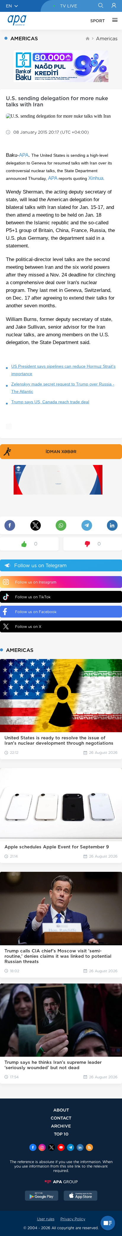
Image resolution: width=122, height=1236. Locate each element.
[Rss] (89, 1148)
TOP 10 (61, 1133)
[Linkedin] (80, 1148)
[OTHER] (113, 21)
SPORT (97, 20)
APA (23, 155)
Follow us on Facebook (36, 612)
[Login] (114, 6)
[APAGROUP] (61, 1181)
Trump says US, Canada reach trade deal (50, 401)
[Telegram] (70, 1148)
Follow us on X (28, 626)
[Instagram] (42, 1148)
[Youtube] (61, 1148)
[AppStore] (80, 1196)
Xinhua (95, 178)
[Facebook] (32, 1148)
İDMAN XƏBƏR (61, 451)
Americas (107, 38)
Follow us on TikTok (33, 597)
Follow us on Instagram (35, 582)
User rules (45, 1219)
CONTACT (61, 1117)
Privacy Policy (72, 1219)
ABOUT (61, 1109)
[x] (51, 1148)
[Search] (100, 6)
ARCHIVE (61, 1125)
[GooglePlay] (42, 1196)
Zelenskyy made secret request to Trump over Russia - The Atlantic (62, 388)
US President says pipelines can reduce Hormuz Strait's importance (63, 370)
